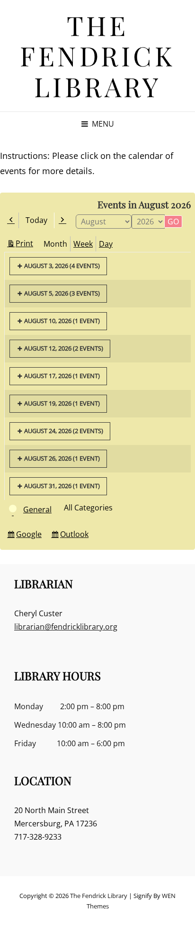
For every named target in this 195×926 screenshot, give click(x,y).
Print (26, 244)
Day (106, 244)
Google (30, 536)
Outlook (75, 536)
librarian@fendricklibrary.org (65, 626)
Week (83, 244)
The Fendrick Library (97, 55)
